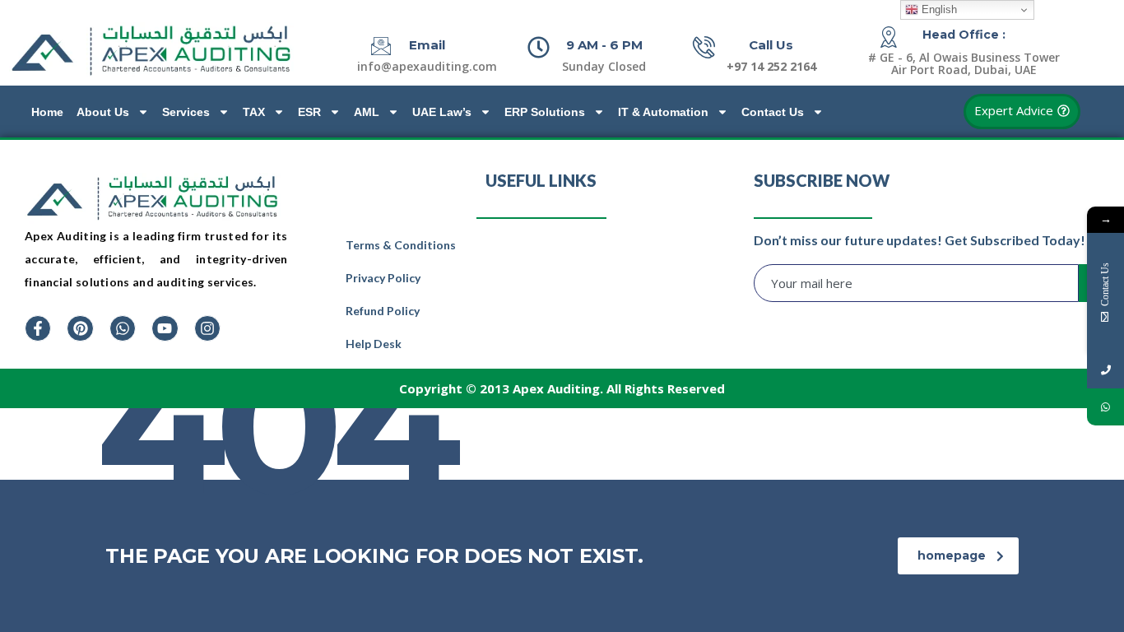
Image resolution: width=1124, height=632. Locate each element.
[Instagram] (207, 328)
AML (366, 111)
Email (427, 45)
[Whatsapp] (122, 328)
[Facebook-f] (38, 328)
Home (47, 111)
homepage (951, 555)
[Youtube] (164, 328)
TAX (254, 111)
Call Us (771, 45)
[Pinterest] (80, 328)
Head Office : (964, 34)
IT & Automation (663, 111)
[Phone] (1105, 369)
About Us (103, 111)
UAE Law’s (441, 111)
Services (186, 111)
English (937, 9)
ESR (309, 111)
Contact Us (772, 111)
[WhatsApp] (1105, 406)
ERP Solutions (544, 111)
